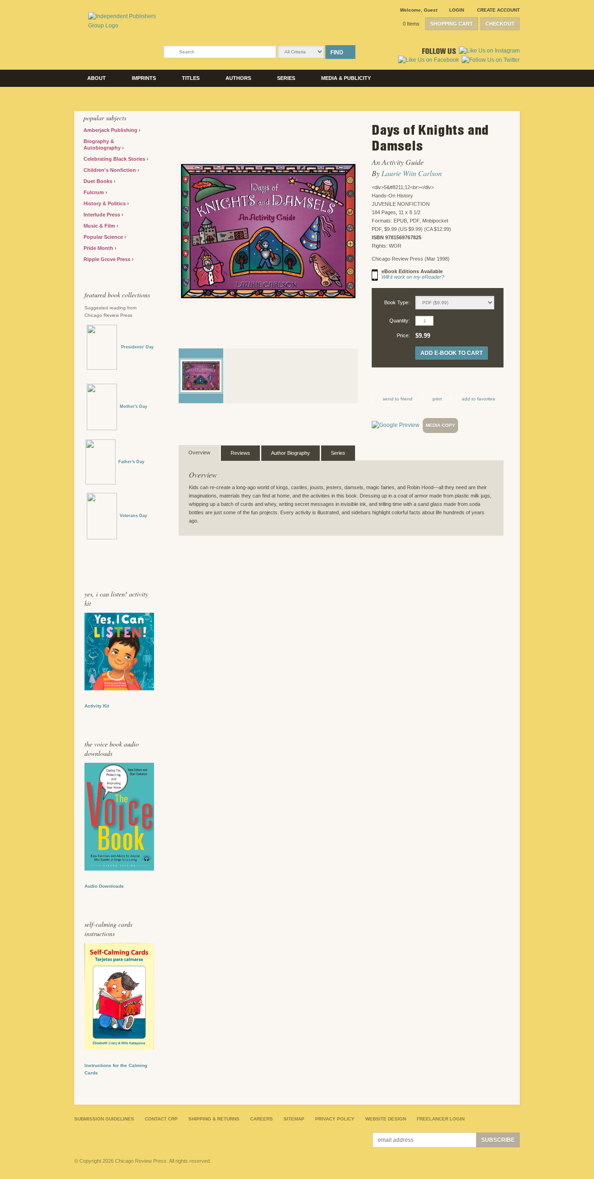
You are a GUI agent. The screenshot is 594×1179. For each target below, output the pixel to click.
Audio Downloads (104, 886)
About (96, 78)
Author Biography (290, 453)
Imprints (144, 78)
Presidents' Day (135, 347)
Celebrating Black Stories (115, 159)
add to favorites (478, 398)
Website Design (385, 1118)
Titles (191, 78)
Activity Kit (96, 705)
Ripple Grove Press (108, 259)
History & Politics (105, 203)
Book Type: (397, 302)
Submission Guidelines (104, 1118)
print (437, 398)
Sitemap (294, 1118)
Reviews (240, 453)
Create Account (498, 10)
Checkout (500, 23)
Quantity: (399, 320)
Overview (199, 452)
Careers (261, 1118)
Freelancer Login (441, 1118)
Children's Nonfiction (110, 170)
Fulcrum (94, 192)
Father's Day (131, 461)
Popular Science (104, 237)
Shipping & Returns (213, 1118)
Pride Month (99, 248)
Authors (238, 78)
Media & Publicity (346, 78)
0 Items (411, 23)
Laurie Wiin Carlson (411, 173)
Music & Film (100, 226)
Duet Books (99, 181)
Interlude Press (103, 214)
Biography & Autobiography (103, 144)
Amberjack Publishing (111, 130)
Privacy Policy (335, 1118)
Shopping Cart (451, 23)
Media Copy (440, 425)
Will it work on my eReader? (412, 277)
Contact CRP (161, 1118)
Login (456, 10)
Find (336, 52)
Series (286, 78)
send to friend (398, 398)
